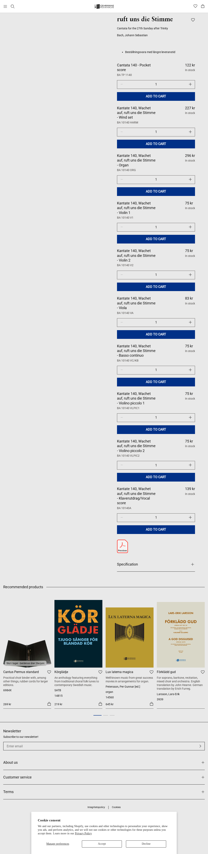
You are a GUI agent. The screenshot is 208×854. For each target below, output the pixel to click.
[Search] (13, 6)
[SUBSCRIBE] (200, 746)
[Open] (5, 6)
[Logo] (104, 7)
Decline (146, 843)
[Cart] (203, 6)
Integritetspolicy (96, 807)
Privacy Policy (83, 833)
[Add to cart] (49, 704)
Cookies (116, 807)
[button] (97, 715)
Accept (102, 843)
